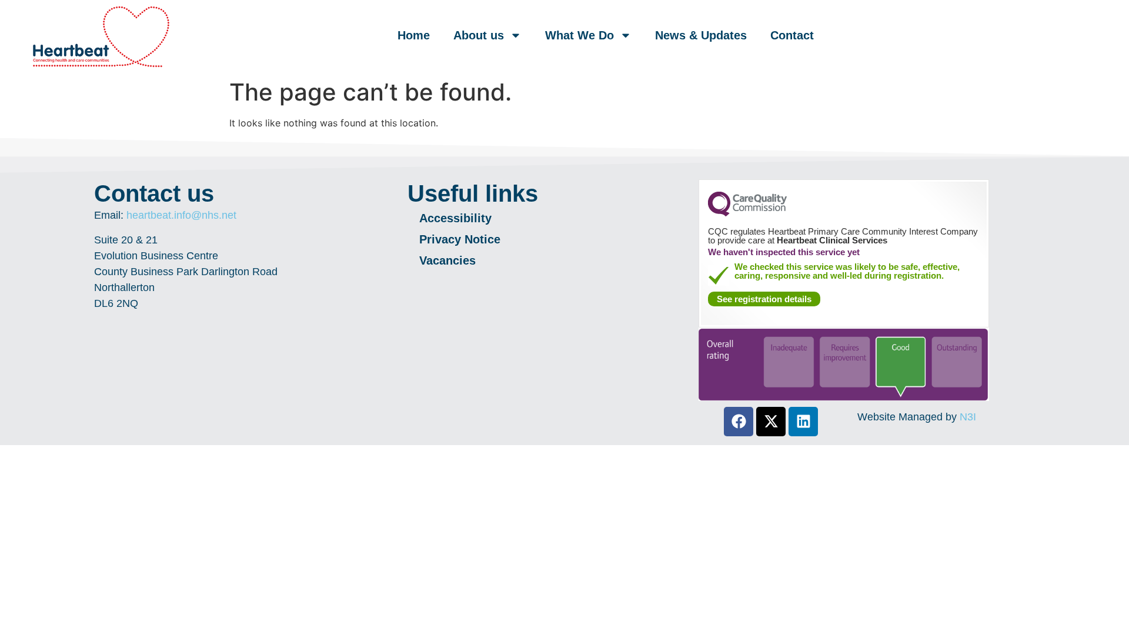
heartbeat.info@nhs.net (181, 215)
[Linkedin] (803, 421)
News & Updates (701, 35)
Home (414, 35)
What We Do (579, 35)
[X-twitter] (771, 421)
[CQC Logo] (747, 213)
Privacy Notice (459, 239)
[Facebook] (738, 421)
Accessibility (457, 218)
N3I (968, 417)
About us (478, 35)
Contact (792, 35)
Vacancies (447, 260)
